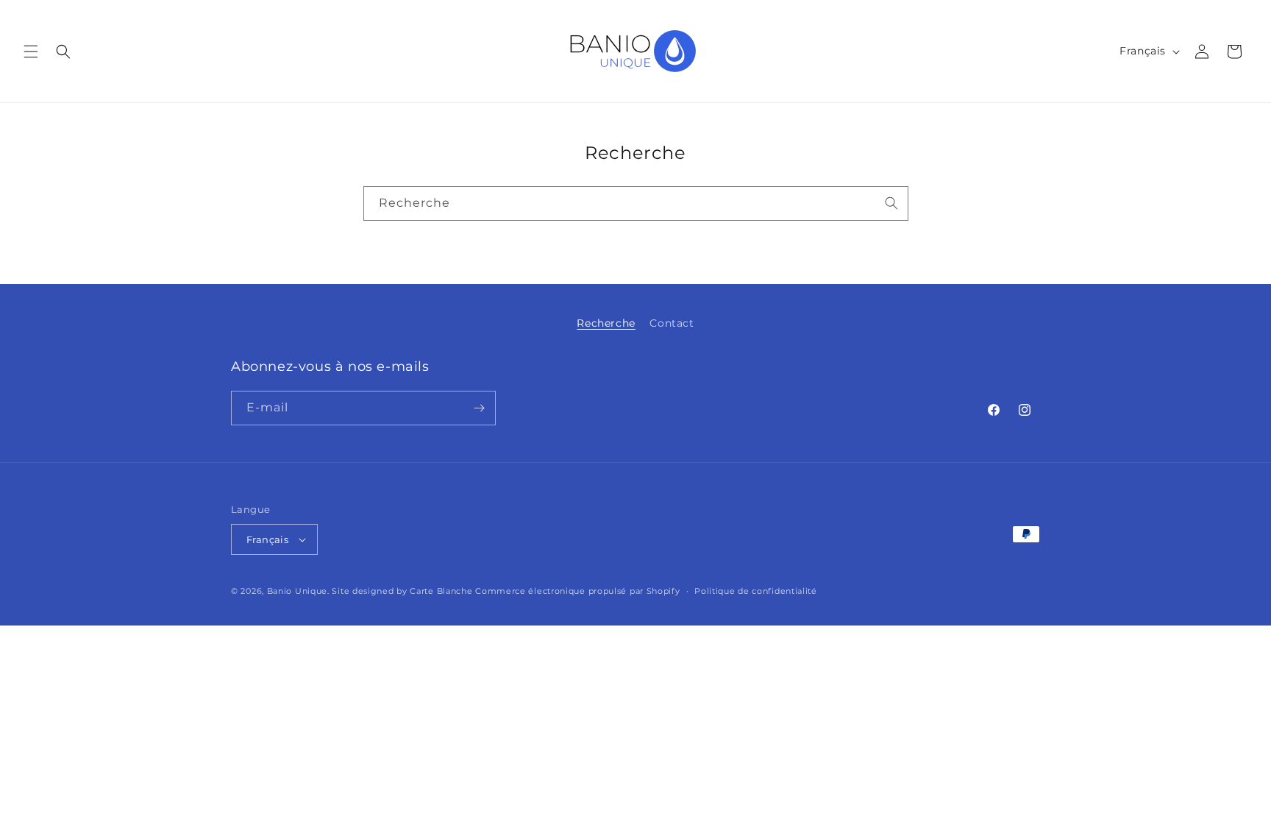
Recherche (606, 323)
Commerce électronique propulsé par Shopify (577, 591)
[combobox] (636, 203)
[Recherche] (891, 203)
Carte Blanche (441, 591)
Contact (671, 323)
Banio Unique (297, 591)
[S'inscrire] (479, 408)
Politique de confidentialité (755, 591)
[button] (31, 51)
